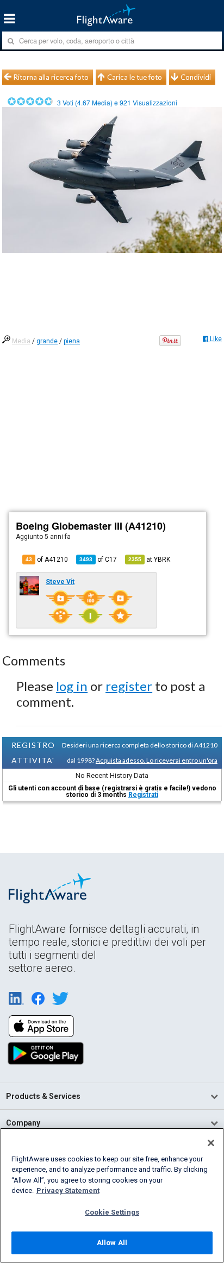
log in (72, 686)
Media (21, 341)
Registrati (143, 795)
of (98, 559)
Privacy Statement (67, 1190)
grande (47, 341)
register (128, 686)
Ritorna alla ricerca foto (51, 77)
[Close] (211, 1143)
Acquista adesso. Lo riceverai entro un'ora (156, 760)
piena (72, 341)
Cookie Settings (112, 1212)
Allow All (112, 1243)
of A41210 (47, 559)
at (149, 559)
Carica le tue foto (134, 77)
